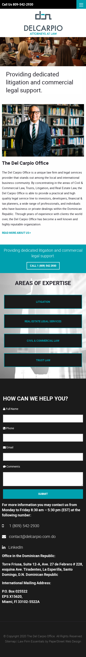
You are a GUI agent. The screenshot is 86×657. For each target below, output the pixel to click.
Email (9, 447)
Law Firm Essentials (31, 641)
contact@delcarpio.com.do (32, 536)
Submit (43, 494)
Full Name (11, 409)
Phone (9, 428)
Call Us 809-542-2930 (17, 4)
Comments (13, 466)
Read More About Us (16, 233)
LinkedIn (15, 547)
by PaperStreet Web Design (63, 641)
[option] (43, 130)
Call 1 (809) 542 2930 (43, 265)
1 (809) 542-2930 (23, 525)
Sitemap (10, 641)
